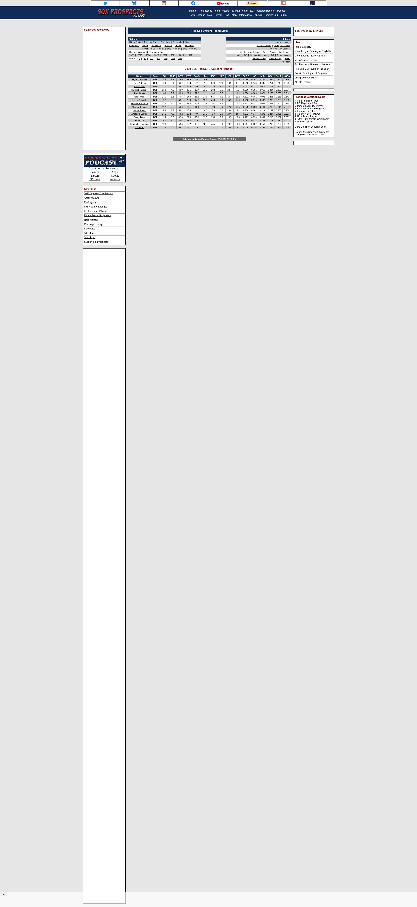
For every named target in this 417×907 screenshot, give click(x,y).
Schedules (89, 228)
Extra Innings (283, 55)
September (284, 52)
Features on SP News (96, 211)
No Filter (286, 62)
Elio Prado (139, 97)
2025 (140, 55)
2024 (148, 55)
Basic (132, 52)
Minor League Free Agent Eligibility (313, 51)
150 (158, 58)
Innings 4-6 (255, 55)
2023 (156, 55)
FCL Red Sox (157, 49)
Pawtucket (156, 45)
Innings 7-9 (269, 55)
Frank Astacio (139, 83)
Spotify (115, 175)
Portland (168, 45)
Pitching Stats (151, 42)
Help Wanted (91, 220)
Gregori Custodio (139, 100)
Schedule (177, 42)
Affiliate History (302, 82)
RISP (287, 58)
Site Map (88, 233)
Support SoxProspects (96, 242)
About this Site (91, 198)
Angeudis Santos (139, 114)
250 (173, 58)
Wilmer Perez (139, 110)
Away (287, 42)
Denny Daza (139, 117)
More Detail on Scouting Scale (311, 126)
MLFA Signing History (306, 60)
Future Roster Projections (97, 215)
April (242, 52)
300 (180, 58)
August (273, 52)
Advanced (143, 52)
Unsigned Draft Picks (306, 77)
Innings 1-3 (242, 55)
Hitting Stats (135, 42)
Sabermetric (157, 52)
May (250, 52)
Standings (89, 237)
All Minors (134, 45)
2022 (165, 55)
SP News (94, 179)
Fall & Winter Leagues (95, 206)
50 (145, 58)
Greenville (189, 45)
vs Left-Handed (264, 45)
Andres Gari (139, 120)
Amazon (115, 179)
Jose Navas (139, 86)
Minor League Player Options (310, 55)
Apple (115, 172)
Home (278, 42)
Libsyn (95, 175)
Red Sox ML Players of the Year (312, 69)
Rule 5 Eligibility (303, 47)
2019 (189, 55)
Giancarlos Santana (139, 124)
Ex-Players (90, 202)
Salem (178, 45)
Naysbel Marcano (139, 90)
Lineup (188, 42)
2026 (131, 55)
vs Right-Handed (282, 45)
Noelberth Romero (139, 103)
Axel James (139, 93)
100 (151, 58)
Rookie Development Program (311, 73)
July (264, 52)
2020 (181, 55)
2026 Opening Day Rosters (98, 193)
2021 (173, 55)
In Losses (285, 49)
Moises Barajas (139, 107)
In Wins (273, 49)
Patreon (95, 172)
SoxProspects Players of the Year (313, 64)
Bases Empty (275, 58)
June (257, 52)
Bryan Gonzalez (139, 79)
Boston (145, 45)
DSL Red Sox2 (190, 49)
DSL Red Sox (173, 49)
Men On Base (259, 58)
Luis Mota (139, 127)
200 (165, 58)
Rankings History (93, 224)
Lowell (145, 49)
